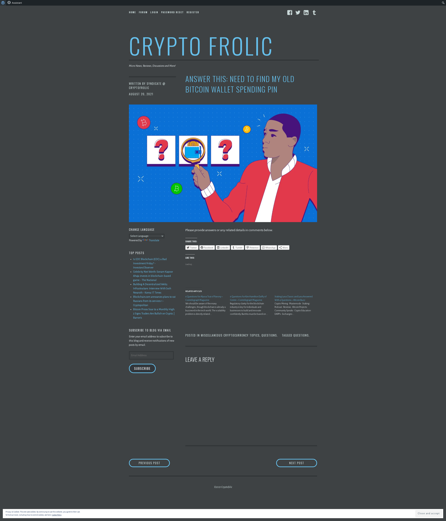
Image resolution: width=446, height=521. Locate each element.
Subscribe (142, 368)
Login (154, 12)
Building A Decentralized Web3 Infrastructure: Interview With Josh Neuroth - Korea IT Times (152, 288)
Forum (143, 12)
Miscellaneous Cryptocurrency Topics (230, 335)
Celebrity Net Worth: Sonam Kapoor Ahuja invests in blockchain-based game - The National (153, 275)
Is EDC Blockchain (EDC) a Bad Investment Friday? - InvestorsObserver (150, 263)
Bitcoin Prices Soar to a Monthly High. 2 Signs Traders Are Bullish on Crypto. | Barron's (154, 313)
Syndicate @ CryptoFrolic (147, 86)
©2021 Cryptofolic (223, 487)
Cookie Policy (56, 515)
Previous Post (154, 463)
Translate (154, 240)
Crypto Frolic (201, 45)
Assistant (17, 2)
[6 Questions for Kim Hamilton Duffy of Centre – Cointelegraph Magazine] (252, 305)
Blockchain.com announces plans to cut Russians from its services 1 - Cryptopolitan (154, 301)
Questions (269, 335)
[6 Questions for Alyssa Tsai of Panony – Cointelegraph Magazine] (207, 305)
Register (193, 12)
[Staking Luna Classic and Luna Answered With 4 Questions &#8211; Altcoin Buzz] (297, 305)
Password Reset (172, 12)
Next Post (303, 463)
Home (132, 12)
